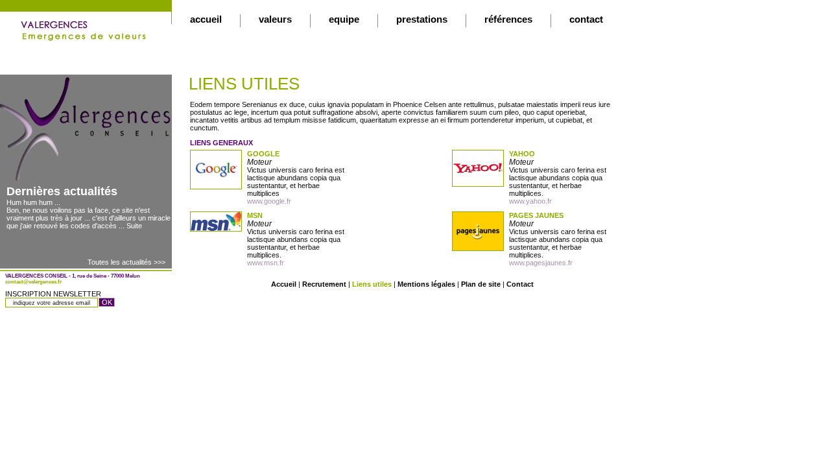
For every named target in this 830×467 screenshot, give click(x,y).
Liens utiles (372, 284)
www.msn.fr (265, 263)
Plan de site (481, 284)
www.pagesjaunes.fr (541, 263)
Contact (520, 284)
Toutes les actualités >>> (126, 262)
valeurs (275, 19)
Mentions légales (426, 284)
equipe (344, 19)
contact (586, 19)
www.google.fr (269, 201)
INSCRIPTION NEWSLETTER (53, 294)
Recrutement (324, 284)
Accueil (283, 284)
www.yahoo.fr (530, 201)
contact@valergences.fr (33, 282)
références (508, 19)
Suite (134, 226)
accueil (206, 19)
